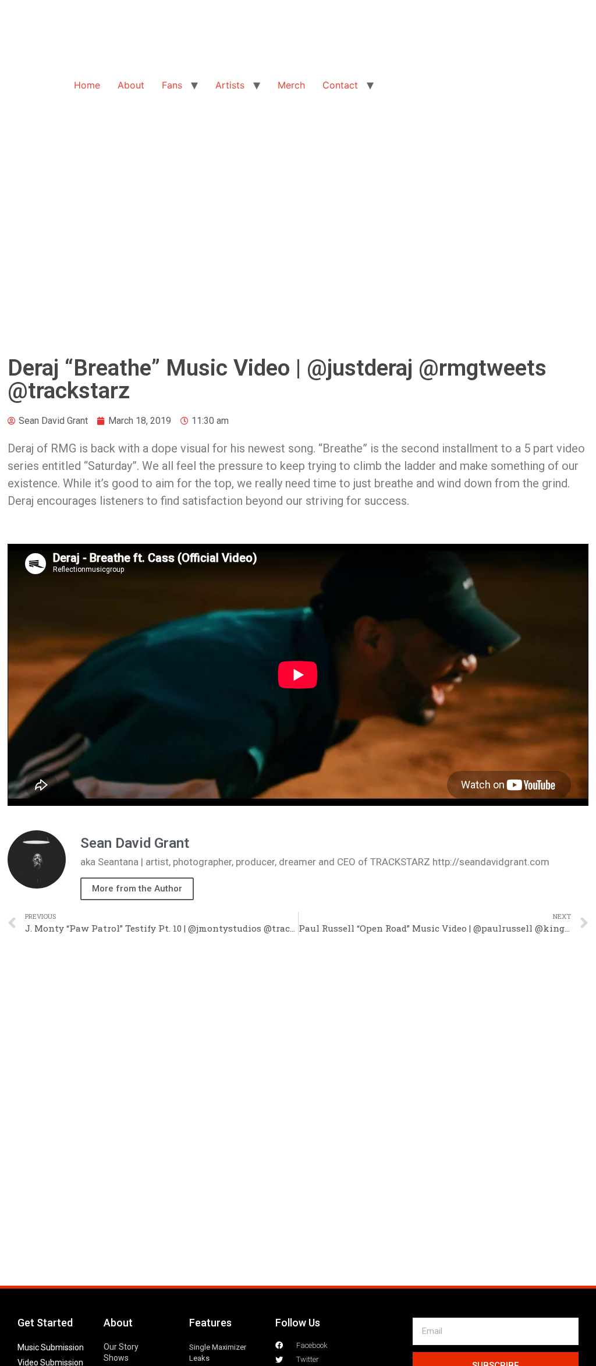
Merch (291, 85)
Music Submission (50, 1347)
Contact (340, 85)
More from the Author (137, 888)
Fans (172, 85)
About (131, 85)
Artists (229, 85)
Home (87, 85)
